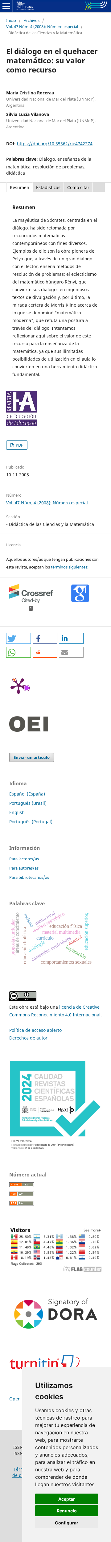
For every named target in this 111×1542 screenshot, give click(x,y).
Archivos (31, 20)
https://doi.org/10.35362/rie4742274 (54, 144)
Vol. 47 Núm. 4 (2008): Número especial (42, 26)
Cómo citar (78, 187)
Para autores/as (24, 868)
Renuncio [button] (67, 1510)
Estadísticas (48, 187)
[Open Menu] (6, 6)
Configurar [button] (66, 1522)
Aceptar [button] (66, 1499)
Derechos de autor (28, 1038)
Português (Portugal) (30, 822)
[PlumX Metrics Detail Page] (18, 685)
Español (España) (27, 794)
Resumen (19, 187)
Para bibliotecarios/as (29, 877)
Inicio (11, 20)
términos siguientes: (69, 567)
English (17, 812)
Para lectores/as (24, 859)
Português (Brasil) (28, 803)
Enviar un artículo (32, 757)
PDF (19, 445)
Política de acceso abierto (35, 1030)
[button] (18, 638)
